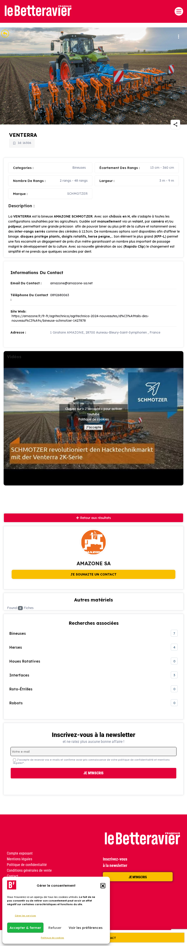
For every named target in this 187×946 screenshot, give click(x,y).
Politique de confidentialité (27, 865)
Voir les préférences (86, 927)
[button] (103, 885)
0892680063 (59, 295)
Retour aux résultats (95, 518)
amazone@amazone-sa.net (71, 283)
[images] (93, 75)
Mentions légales (19, 859)
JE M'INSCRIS (138, 877)
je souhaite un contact (93, 574)
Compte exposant (20, 853)
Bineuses (79, 168)
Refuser (54, 927)
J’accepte (93, 427)
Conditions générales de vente (29, 870)
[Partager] (175, 124)
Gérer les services (25, 915)
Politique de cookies (52, 937)
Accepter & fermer (25, 927)
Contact (12, 876)
